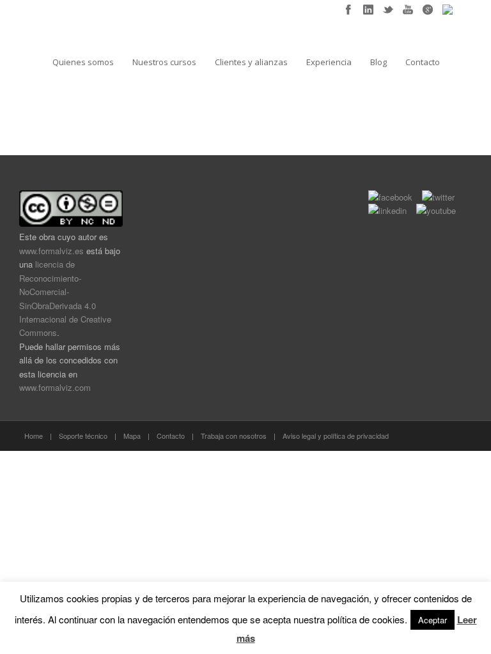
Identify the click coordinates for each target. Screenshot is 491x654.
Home (33, 435)
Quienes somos (83, 62)
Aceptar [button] (432, 620)
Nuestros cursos (164, 62)
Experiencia (329, 62)
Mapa (132, 435)
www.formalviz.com (55, 387)
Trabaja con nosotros (234, 435)
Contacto (422, 62)
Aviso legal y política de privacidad (336, 435)
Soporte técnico (83, 435)
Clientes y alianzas (251, 62)
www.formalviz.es (51, 251)
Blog (378, 62)
